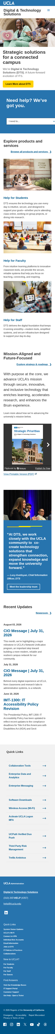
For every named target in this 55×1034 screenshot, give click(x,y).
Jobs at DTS (9, 947)
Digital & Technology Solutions (22, 12)
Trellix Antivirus (17, 857)
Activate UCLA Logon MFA (21, 818)
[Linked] (18, 1024)
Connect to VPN (10, 936)
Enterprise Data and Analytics (20, 776)
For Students (9, 964)
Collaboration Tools (20, 765)
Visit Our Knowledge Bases (15, 985)
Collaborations (10, 954)
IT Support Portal (10, 989)
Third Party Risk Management (18, 848)
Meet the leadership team (23, 587)
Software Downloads (20, 800)
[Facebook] (4, 1024)
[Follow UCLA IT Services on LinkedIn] (6, 912)
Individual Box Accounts (14, 940)
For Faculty (8, 968)
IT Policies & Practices (13, 950)
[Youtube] (31, 1024)
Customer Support (11, 992)
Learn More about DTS (18, 84)
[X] (25, 1024)
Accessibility (21, 1015)
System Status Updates (13, 929)
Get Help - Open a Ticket (14, 996)
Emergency (8, 1015)
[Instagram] (11, 1024)
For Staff (7, 971)
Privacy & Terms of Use (14, 1018)
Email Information (11, 943)
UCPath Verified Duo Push (20, 836)
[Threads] (45, 1024)
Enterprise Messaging (21, 785)
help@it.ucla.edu (12, 904)
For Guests (8, 975)
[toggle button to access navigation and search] (48, 10)
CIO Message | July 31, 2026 (24, 633)
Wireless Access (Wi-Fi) (22, 808)
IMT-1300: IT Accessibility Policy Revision (21, 704)
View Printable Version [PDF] (19, 474)
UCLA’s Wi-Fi (9, 933)
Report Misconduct (37, 1015)
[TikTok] (38, 1024)
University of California (33, 1010)
